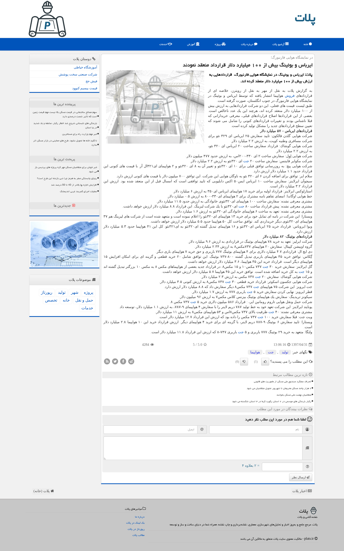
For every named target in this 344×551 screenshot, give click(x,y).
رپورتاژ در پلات (136, 529)
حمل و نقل (84, 300)
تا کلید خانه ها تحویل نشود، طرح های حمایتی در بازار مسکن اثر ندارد (65, 142)
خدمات (163, 44)
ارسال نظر (299, 477)
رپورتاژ (46, 292)
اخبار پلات (300, 491)
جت (246, 161)
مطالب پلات (138, 535)
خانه (306, 44)
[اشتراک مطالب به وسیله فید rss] (107, 361)
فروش (290, 96)
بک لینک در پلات (135, 522)
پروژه (218, 44)
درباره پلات (247, 44)
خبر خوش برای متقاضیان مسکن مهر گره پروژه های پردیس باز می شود (66, 169)
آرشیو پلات (278, 44)
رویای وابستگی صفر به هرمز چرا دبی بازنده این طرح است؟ (67, 178)
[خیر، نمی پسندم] (244, 361)
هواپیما (255, 352)
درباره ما (140, 516)
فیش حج (91, 81)
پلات (305, 17)
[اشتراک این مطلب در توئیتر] (115, 361)
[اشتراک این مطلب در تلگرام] (131, 361)
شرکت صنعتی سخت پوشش (78, 74)
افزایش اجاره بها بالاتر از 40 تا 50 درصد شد (74, 184)
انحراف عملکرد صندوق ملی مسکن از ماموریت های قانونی (282, 381)
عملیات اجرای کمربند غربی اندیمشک (78, 191)
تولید (285, 352)
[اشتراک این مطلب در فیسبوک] (123, 361)
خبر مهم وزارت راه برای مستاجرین (79, 134)
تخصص (51, 300)
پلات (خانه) (42, 491)
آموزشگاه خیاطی (85, 67)
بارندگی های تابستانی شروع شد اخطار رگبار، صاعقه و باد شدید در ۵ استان (65, 125)
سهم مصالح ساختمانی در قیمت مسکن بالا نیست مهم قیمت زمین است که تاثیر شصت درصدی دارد (65, 114)
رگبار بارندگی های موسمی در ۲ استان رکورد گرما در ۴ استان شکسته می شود (271, 401)
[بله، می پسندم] (265, 361)
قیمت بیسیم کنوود (84, 88)
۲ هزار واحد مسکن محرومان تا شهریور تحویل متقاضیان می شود (279, 388)
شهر (74, 292)
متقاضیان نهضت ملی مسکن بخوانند (294, 394)
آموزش (191, 44)
